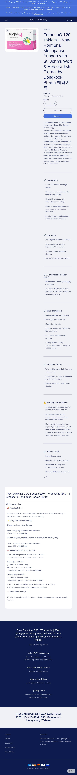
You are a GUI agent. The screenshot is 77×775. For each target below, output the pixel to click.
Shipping (46, 96)
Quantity (46, 99)
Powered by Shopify (45, 768)
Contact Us (8, 743)
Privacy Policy (10, 747)
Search (7, 738)
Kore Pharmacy (35, 768)
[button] (6, 19)
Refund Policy (9, 752)
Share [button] (48, 477)
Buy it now (58, 116)
